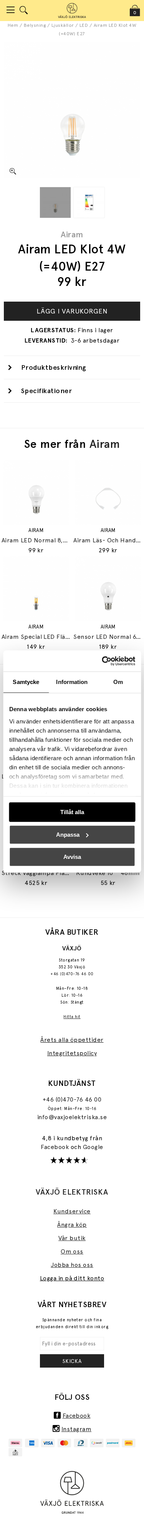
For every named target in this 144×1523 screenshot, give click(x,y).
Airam (72, 234)
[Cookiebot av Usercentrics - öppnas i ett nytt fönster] (102, 661)
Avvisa (72, 857)
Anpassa (67, 834)
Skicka (72, 1361)
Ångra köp (71, 1224)
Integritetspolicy (72, 1053)
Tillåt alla (72, 812)
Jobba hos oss (72, 1264)
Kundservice (71, 1211)
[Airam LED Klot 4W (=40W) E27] (55, 202)
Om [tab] (118, 682)
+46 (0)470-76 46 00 (71, 973)
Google (93, 1147)
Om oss (72, 1251)
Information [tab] (72, 682)
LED (83, 25)
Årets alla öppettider (71, 1039)
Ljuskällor (62, 25)
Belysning (35, 25)
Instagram (76, 1429)
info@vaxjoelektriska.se (72, 1117)
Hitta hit (71, 1016)
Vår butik (71, 1238)
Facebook (55, 1147)
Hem (13, 25)
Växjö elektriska (72, 1192)
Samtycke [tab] (26, 682)
